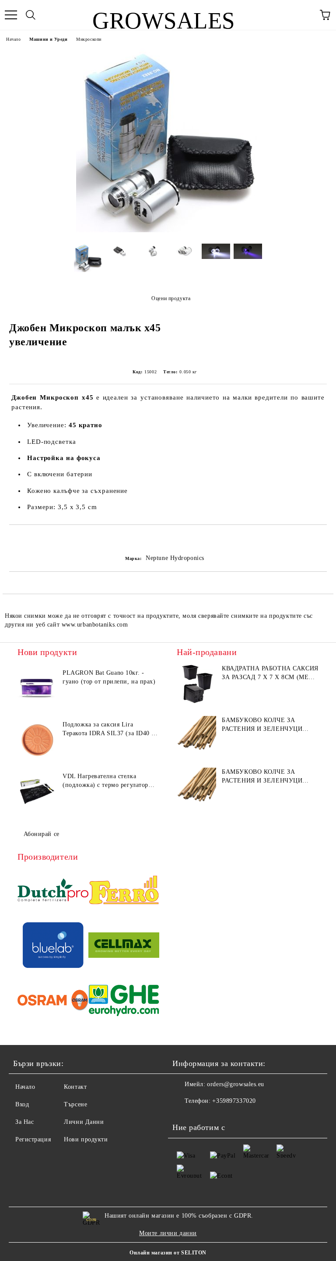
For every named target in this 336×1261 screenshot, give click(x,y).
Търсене (75, 1104)
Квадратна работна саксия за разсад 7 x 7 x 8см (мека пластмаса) (270, 673)
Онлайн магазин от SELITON (168, 1253)
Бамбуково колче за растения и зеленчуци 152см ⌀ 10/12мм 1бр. (262, 725)
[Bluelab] (53, 946)
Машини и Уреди (48, 39)
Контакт (75, 1087)
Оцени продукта (170, 298)
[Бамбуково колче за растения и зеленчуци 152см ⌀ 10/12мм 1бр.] (196, 735)
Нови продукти (86, 1139)
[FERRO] (123, 891)
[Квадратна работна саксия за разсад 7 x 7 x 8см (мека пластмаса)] (196, 684)
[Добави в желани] (320, 540)
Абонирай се (42, 834)
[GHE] (123, 1002)
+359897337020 (234, 1101)
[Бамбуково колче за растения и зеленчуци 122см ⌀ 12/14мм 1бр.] (196, 787)
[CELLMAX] (123, 946)
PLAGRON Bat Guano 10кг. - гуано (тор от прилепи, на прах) (109, 677)
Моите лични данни (168, 1233)
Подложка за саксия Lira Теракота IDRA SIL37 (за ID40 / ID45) (108, 729)
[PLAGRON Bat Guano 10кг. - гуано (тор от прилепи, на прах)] (37, 688)
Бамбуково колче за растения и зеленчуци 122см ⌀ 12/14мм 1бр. (262, 777)
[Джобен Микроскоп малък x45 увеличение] (168, 230)
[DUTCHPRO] (53, 891)
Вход (22, 1104)
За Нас (24, 1122)
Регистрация (33, 1139)
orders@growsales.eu (235, 1084)
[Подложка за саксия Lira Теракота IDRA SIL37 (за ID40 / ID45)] (37, 740)
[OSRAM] (53, 1002)
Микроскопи (89, 39)
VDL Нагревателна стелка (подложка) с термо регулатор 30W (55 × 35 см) (105, 781)
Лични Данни (84, 1122)
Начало (13, 39)
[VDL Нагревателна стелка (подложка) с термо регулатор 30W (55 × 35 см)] (37, 791)
